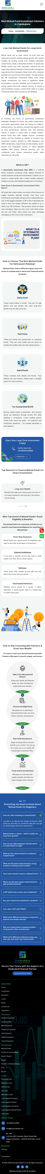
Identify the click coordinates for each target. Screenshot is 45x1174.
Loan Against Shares (8, 1102)
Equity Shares (6, 1056)
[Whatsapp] (42, 536)
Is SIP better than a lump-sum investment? (20, 892)
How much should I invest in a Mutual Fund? (20, 874)
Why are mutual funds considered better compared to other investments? (19, 928)
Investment (5, 991)
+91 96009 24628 (25, 451)
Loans (3, 999)
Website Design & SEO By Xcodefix (22, 1171)
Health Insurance (7, 1037)
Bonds (3, 1071)
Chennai (4, 1149)
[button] (20, 506)
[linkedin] (22, 1167)
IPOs (3, 1068)
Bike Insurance (6, 1026)
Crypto (3, 1060)
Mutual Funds (6, 1048)
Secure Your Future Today (22, 973)
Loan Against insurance (9, 1106)
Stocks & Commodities (9, 1052)
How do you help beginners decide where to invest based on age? (20, 845)
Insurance (4, 995)
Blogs (3, 1003)
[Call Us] (42, 530)
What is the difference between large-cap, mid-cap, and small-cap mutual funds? (20, 938)
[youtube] (27, 1167)
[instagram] (18, 1167)
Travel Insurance (7, 1041)
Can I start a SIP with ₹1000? (14, 909)
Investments (19, 31)
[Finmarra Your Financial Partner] (22, 957)
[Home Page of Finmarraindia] (7, 5)
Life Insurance (6, 1033)
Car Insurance (6, 1022)
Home (11, 31)
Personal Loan (6, 1079)
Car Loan (4, 1091)
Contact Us (20, 456)
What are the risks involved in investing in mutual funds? (19, 854)
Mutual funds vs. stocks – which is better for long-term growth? (20, 835)
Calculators (5, 1010)
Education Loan (7, 1094)
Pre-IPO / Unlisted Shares (10, 1064)
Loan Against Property (9, 1098)
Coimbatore (5, 1156)
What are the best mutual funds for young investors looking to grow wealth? (19, 864)
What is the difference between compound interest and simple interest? (20, 918)
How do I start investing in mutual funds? (19, 815)
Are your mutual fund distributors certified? (20, 900)
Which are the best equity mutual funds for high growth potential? (20, 883)
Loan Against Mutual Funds (11, 1110)
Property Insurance (8, 1029)
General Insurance (8, 1018)
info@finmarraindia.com (15, 1129)
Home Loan (5, 1087)
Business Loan (6, 1083)
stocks (3, 66)
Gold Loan (5, 1114)
